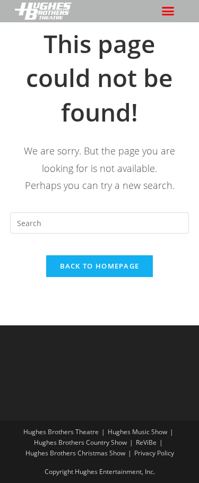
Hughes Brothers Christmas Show (75, 453)
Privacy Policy (154, 453)
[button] (168, 11)
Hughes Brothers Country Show (80, 442)
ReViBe (146, 442)
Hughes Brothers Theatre (61, 431)
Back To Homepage (100, 266)
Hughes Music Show (137, 431)
